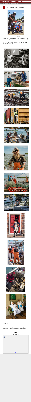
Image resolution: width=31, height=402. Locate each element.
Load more (16, 352)
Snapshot (14, 3)
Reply (6, 338)
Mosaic (9, 3)
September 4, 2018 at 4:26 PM (12, 336)
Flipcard (4, 3)
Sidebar (12, 3)
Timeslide (17, 3)
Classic (1, 3)
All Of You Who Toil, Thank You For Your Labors (15, 7)
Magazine (6, 3)
